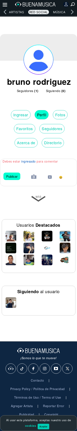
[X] (67, 369)
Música (59, 12)
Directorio (53, 142)
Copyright (51, 414)
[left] (4, 11)
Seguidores (52, 128)
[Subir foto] (34, 177)
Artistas (16, 12)
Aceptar (43, 426)
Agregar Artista (22, 406)
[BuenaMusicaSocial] (11, 369)
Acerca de (26, 142)
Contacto (37, 380)
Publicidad (26, 414)
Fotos (60, 114)
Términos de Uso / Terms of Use (37, 397)
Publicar (12, 176)
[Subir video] (50, 177)
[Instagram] (45, 369)
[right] (72, 11)
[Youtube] (56, 369)
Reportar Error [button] (53, 406)
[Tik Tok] (22, 369)
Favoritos (24, 128)
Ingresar (20, 114)
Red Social (38, 12)
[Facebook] (33, 369)
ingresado (28, 161)
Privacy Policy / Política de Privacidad (37, 389)
